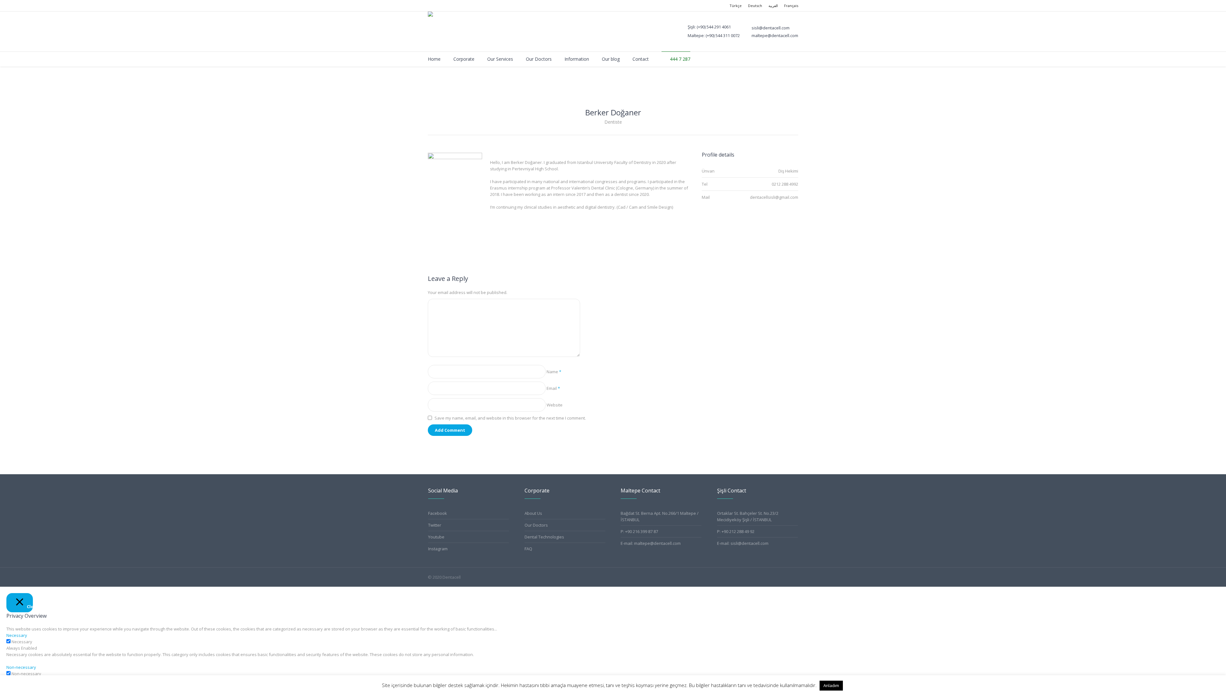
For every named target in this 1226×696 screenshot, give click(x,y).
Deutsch (755, 5)
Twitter (434, 525)
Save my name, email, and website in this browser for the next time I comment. (510, 418)
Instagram (438, 549)
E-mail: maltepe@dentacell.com (651, 543)
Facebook (437, 513)
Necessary (21, 642)
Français (791, 5)
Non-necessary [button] (21, 667)
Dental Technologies (544, 537)
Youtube (436, 537)
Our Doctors (536, 525)
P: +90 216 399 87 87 (639, 531)
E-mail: (723, 543)
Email (553, 388)
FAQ (528, 549)
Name (554, 372)
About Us (533, 513)
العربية (773, 5)
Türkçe (736, 5)
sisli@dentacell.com (749, 543)
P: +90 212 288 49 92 (735, 531)
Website (555, 405)
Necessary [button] (16, 635)
